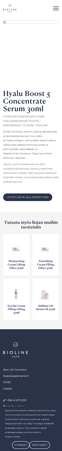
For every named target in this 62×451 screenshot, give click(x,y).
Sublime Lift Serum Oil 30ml (45, 307)
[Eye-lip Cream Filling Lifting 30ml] (16, 292)
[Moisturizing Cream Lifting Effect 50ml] (16, 247)
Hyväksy (21, 445)
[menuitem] (54, 8)
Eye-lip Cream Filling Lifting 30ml (16, 309)
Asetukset (39, 445)
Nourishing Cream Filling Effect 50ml (45, 264)
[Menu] (54, 8)
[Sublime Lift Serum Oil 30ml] (45, 292)
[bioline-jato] (25, 8)
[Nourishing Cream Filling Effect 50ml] (45, 247)
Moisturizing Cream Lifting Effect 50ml (16, 264)
